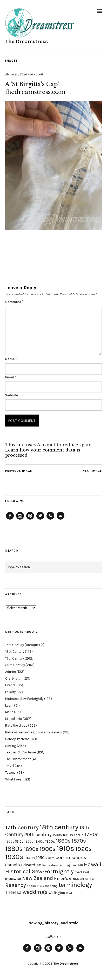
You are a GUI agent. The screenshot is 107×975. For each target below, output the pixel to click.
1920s (83, 849)
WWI (69, 893)
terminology (75, 884)
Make (9, 712)
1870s (79, 840)
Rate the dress (16, 725)
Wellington (57, 893)
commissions (71, 857)
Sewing (10, 746)
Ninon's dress (66, 878)
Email (10, 377)
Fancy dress (50, 865)
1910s (65, 848)
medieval (82, 872)
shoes (31, 886)
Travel (9, 766)
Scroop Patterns (17, 739)
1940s (29, 857)
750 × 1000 (35, 74)
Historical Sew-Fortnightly (39, 871)
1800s (9, 841)
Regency (15, 885)
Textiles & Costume (20, 752)
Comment (14, 302)
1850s (50, 841)
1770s (79, 835)
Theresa (13, 892)
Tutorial (10, 772)
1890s (31, 849)
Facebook (10, 519)
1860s (63, 841)
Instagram (20, 519)
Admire (10, 672)
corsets (12, 864)
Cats (51, 858)
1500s (57, 835)
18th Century (14, 652)
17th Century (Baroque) (22, 645)
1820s (29, 841)
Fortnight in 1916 (71, 865)
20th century (38, 834)
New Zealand (37, 878)
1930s (14, 857)
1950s (41, 857)
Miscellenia (13, 719)
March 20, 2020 (16, 74)
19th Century (14, 658)
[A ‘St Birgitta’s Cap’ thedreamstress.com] (53, 228)
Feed (50, 519)
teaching (51, 886)
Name (11, 359)
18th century (59, 827)
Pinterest (30, 519)
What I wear (14, 779)
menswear (13, 879)
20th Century (15, 665)
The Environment (18, 759)
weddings (35, 891)
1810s (19, 841)
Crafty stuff (14, 678)
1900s (47, 849)
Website (11, 395)
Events (10, 685)
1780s (91, 834)
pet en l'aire (87, 879)
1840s (39, 841)
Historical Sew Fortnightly (24, 699)
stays (40, 886)
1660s (68, 835)
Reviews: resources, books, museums (33, 732)
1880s (14, 849)
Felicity (10, 692)
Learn (9, 705)
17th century (22, 827)
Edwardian (31, 864)
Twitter (40, 519)
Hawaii (92, 864)
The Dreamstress (26, 41)
